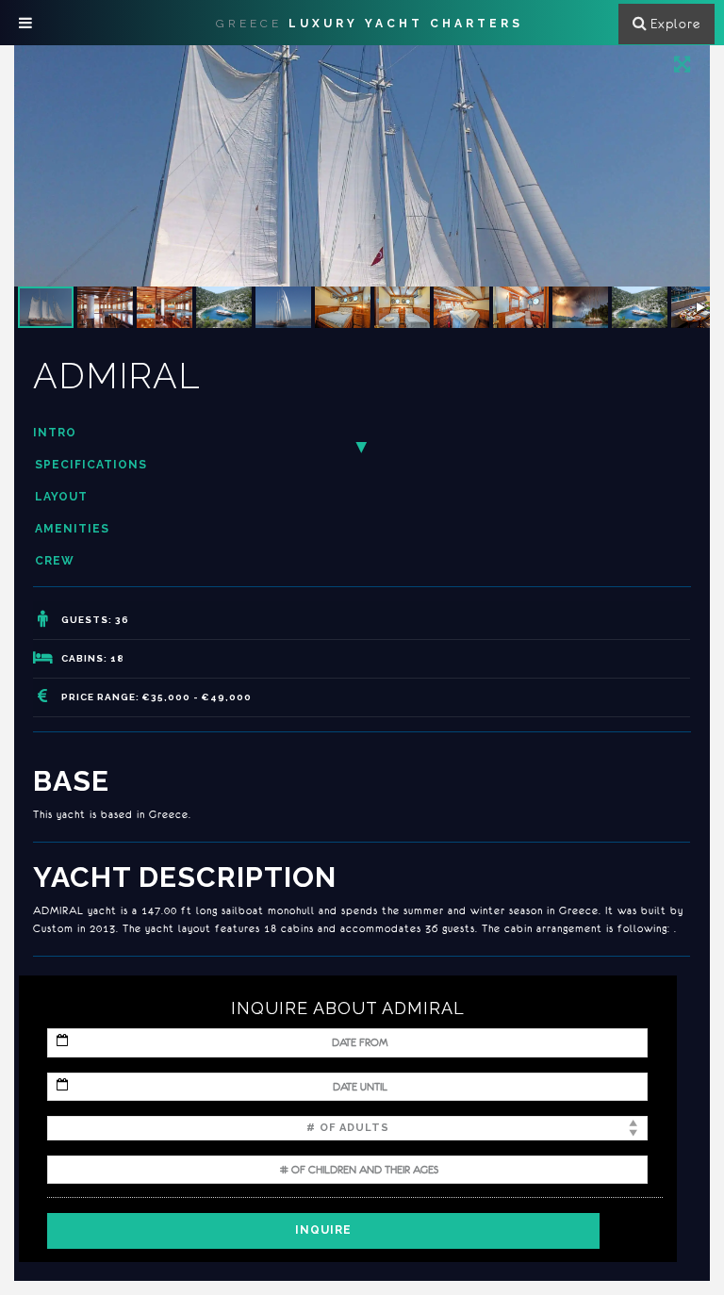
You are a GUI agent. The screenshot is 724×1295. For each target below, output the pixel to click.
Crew (54, 560)
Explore (675, 23)
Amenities (72, 528)
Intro (54, 432)
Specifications (91, 464)
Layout (61, 496)
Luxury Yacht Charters (369, 23)
